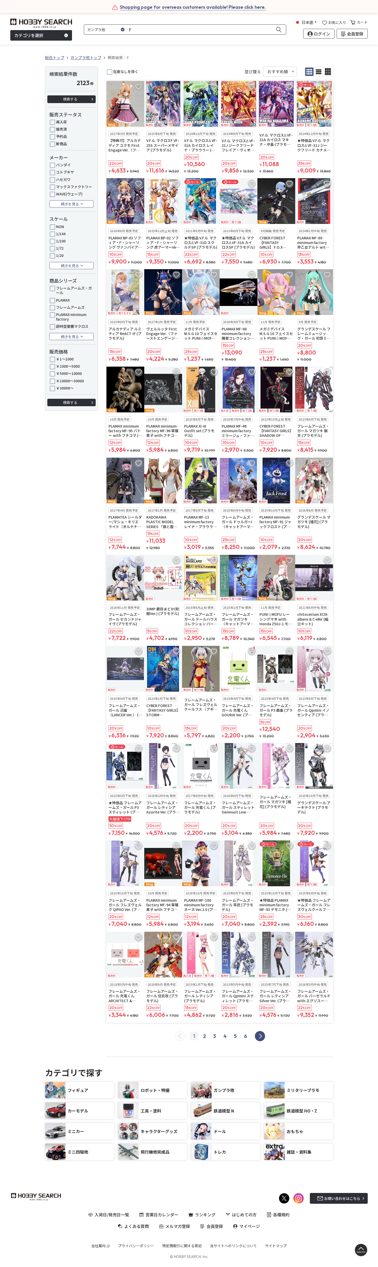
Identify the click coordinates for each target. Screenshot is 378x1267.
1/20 (60, 255)
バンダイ (63, 164)
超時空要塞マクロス (72, 326)
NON (60, 226)
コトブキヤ (65, 172)
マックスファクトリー (74, 186)
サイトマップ (276, 1245)
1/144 (61, 233)
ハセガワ (63, 179)
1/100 (61, 241)
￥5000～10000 (69, 373)
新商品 (61, 143)
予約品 (61, 136)
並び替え (253, 71)
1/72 (60, 248)
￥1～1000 (65, 359)
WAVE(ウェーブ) (69, 194)
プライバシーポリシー (136, 1245)
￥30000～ (65, 388)
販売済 (61, 129)
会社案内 (98, 1245)
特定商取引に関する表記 (182, 1245)
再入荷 (61, 122)
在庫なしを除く (125, 71)
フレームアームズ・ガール (74, 290)
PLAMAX (63, 300)
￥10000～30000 (70, 380)
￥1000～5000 (68, 366)
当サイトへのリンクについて (233, 1245)
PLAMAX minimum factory (71, 316)
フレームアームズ (70, 307)
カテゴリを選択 (28, 35)
